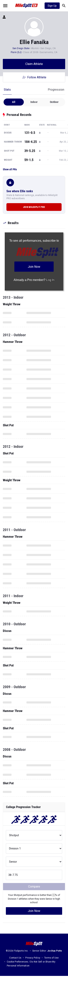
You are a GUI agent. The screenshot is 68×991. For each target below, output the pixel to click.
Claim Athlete (34, 64)
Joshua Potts (54, 950)
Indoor (34, 101)
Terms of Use (51, 957)
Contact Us (15, 957)
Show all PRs (10, 169)
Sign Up (52, 5)
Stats (7, 89)
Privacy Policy (32, 957)
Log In (50, 279)
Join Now (34, 911)
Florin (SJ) (16, 52)
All (13, 101)
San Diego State (21, 48)
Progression (56, 89)
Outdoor (54, 101)
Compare (34, 886)
